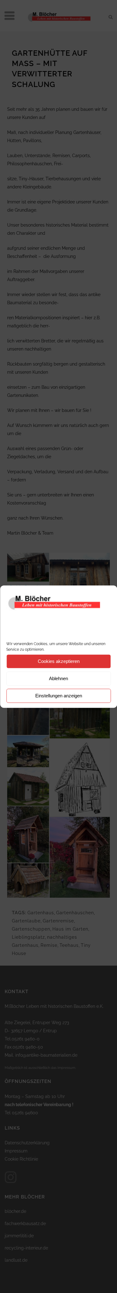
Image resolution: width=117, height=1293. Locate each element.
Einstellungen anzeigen (58, 695)
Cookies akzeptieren (59, 661)
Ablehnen (58, 678)
